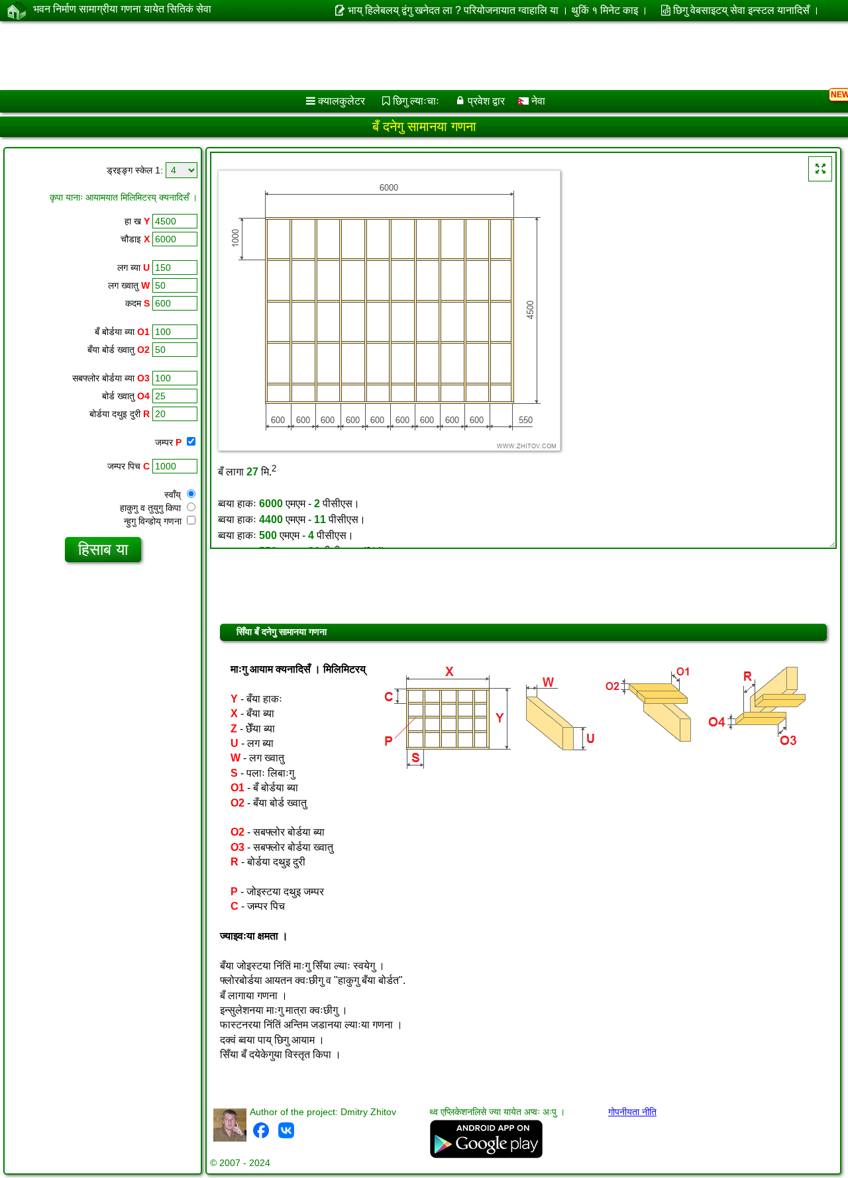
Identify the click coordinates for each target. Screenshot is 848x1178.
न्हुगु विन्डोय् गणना (154, 521)
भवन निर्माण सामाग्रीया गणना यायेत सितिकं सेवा (122, 9)
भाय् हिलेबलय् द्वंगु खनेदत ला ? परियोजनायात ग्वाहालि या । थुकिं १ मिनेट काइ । (497, 10)
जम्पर (168, 442)
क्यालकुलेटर (341, 101)
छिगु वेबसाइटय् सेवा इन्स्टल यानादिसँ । (746, 10)
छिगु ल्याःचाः (416, 101)
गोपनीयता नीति (632, 1111)
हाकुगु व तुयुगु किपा (152, 508)
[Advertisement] (402, 55)
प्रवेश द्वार (486, 101)
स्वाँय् (174, 494)
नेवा (537, 101)
